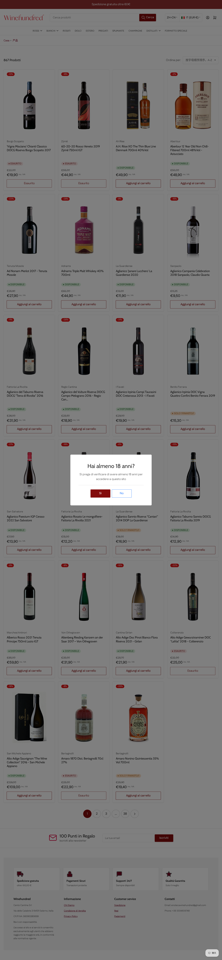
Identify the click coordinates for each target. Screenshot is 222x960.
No (122, 493)
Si (100, 493)
